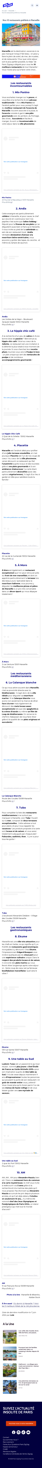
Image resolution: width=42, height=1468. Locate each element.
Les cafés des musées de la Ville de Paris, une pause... (28, 1332)
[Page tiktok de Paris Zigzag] (23, 1432)
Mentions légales (9, 1451)
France (21, 1356)
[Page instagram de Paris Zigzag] (19, 1432)
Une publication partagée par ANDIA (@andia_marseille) (21, 308)
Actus (20, 1387)
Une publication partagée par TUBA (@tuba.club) (21, 905)
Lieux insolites (23, 1335)
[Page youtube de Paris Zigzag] (28, 1432)
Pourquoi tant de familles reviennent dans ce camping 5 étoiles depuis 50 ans (29, 1350)
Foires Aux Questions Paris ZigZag (16, 1444)
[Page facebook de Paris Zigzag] (14, 1432)
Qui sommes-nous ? (10, 1440)
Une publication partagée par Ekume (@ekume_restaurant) (22, 1039)
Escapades (22, 1371)
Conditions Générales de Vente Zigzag (18, 1454)
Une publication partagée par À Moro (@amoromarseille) (21, 654)
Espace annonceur (10, 1447)
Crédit (5, 1449)
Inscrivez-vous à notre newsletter (21, 1423)
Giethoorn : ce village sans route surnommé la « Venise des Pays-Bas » (29, 1366)
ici (11, 202)
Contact (6, 1437)
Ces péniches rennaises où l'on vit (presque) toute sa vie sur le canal (28, 1383)
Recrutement (8, 1442)
